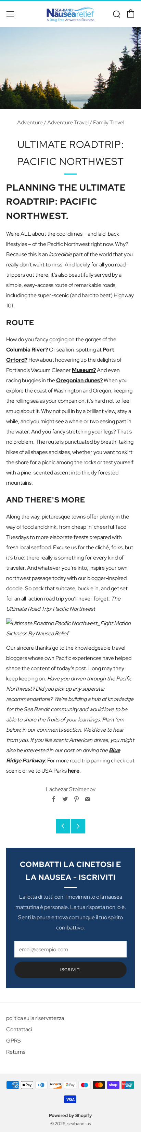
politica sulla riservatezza (35, 1018)
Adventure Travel (68, 122)
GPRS (13, 1040)
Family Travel (108, 122)
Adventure (30, 122)
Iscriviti (70, 969)
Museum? (84, 370)
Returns (15, 1051)
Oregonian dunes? (79, 380)
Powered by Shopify (70, 1115)
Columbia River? (27, 349)
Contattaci (19, 1029)
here (73, 770)
